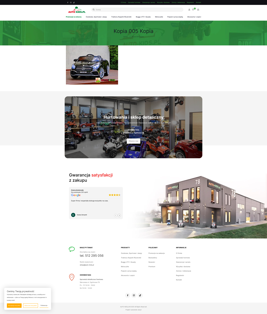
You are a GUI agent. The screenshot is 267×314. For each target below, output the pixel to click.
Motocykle (125, 267)
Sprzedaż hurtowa (134, 2)
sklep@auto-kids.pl (87, 265)
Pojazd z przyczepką (129, 271)
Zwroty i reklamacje (178, 2)
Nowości (152, 262)
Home (125, 37)
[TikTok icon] (74, 2)
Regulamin (190, 2)
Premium (152, 267)
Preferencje (44, 305)
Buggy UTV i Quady (128, 262)
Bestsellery (153, 258)
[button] (119, 215)
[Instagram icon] (71, 2)
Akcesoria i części (128, 275)
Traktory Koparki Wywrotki (131, 258)
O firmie (123, 2)
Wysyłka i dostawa (163, 2)
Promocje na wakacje (157, 253)
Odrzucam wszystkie (30, 305)
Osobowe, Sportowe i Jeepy (131, 253)
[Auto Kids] (77, 9)
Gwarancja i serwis (148, 2)
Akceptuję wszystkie (14, 305)
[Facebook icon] (68, 2)
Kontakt (198, 2)
